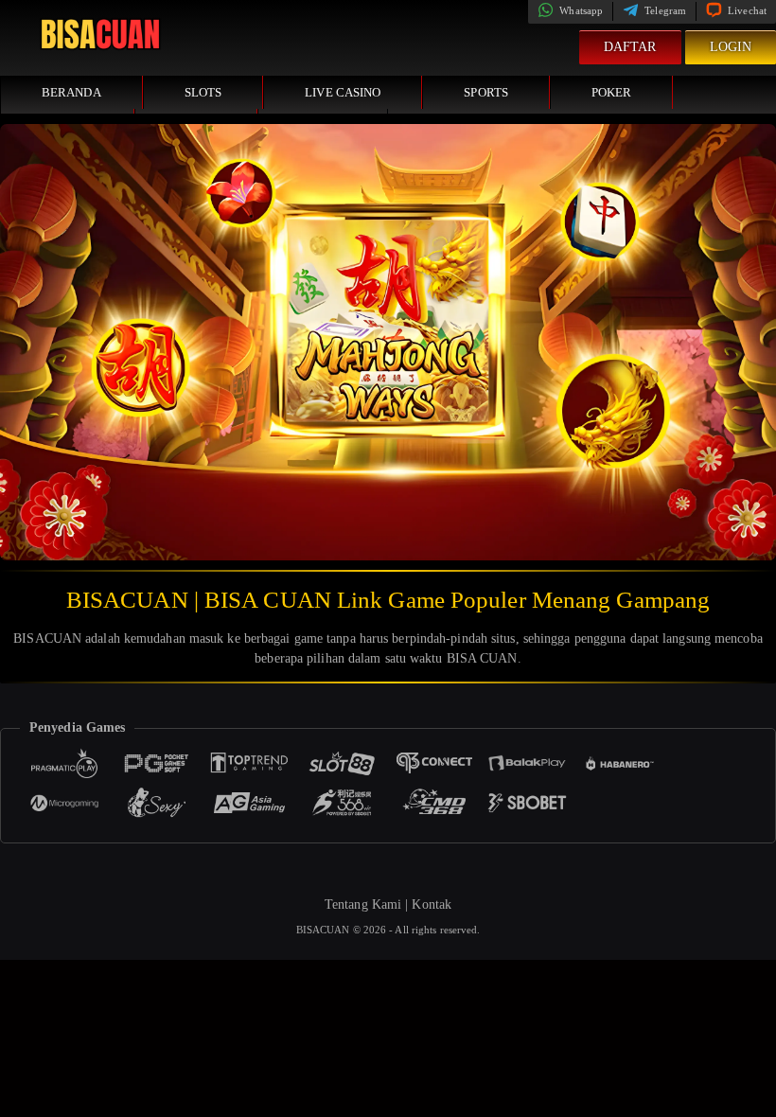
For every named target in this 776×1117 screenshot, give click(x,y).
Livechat (746, 10)
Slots (203, 92)
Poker (611, 92)
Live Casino (342, 92)
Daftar (630, 47)
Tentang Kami (363, 904)
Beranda (71, 92)
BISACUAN (324, 929)
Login (731, 47)
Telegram (664, 10)
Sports (486, 92)
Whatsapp (579, 10)
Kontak (431, 904)
